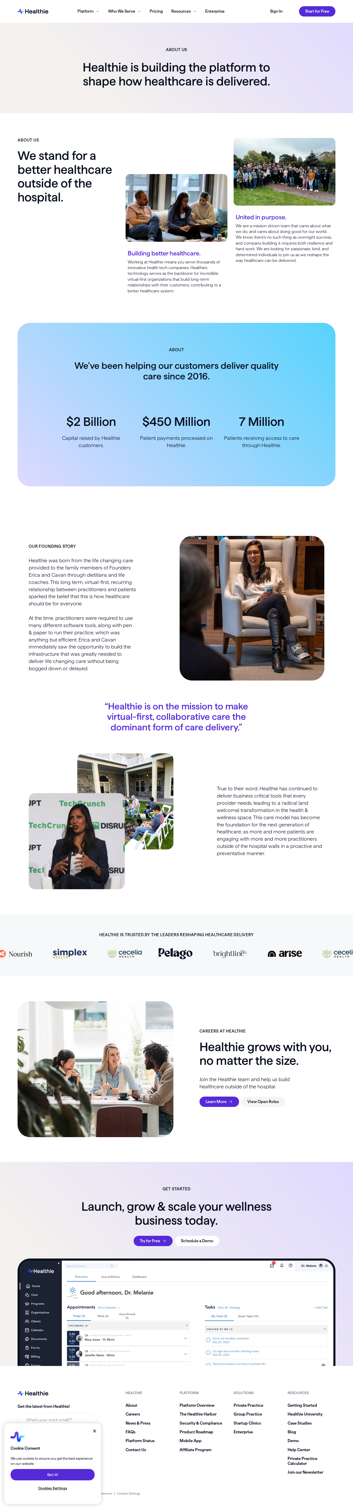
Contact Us (136, 1450)
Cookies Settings (128, 1493)
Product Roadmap (196, 1432)
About (131, 1405)
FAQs (130, 1432)
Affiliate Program (195, 1450)
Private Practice (248, 1405)
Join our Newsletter (305, 1472)
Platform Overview (197, 1405)
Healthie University (305, 1414)
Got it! (52, 1474)
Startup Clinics (247, 1423)
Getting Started (302, 1405)
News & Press (138, 1423)
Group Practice (248, 1414)
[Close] (94, 1431)
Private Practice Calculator (302, 1460)
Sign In (276, 11)
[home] (33, 11)
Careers (133, 1414)
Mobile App (191, 1441)
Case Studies (300, 1423)
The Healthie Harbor (198, 1414)
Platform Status (140, 1441)
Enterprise (215, 11)
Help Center (299, 1450)
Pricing (156, 11)
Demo (293, 1441)
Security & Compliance (201, 1423)
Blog (292, 1432)
